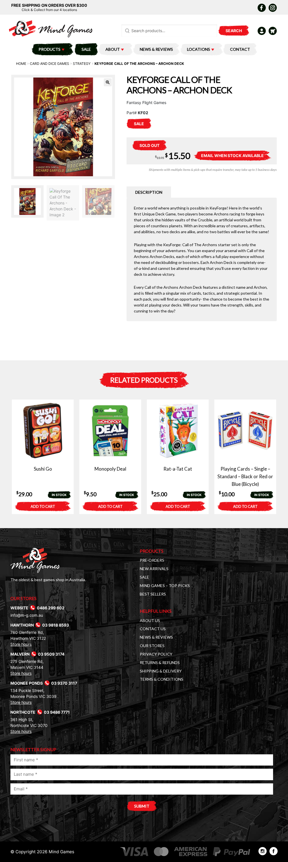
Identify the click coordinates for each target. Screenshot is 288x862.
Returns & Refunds (160, 662)
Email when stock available (232, 155)
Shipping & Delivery (161, 671)
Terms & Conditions (161, 679)
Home (21, 63)
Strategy (82, 63)
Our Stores (152, 645)
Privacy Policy (156, 654)
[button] (108, 82)
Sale (86, 49)
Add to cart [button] (43, 506)
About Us (150, 620)
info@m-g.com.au (26, 615)
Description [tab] (148, 192)
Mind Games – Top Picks (165, 585)
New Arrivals (154, 568)
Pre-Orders (152, 560)
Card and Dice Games (49, 63)
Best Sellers (153, 594)
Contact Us (153, 628)
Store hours (21, 644)
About (112, 49)
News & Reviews (156, 49)
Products (49, 49)
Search (234, 30)
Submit (141, 806)
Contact (240, 49)
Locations (198, 49)
